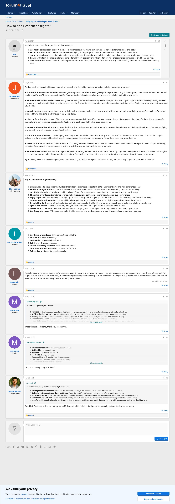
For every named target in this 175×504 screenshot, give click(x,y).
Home (10, 13)
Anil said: (30, 383)
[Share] (155, 41)
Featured (52, 13)
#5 (167, 269)
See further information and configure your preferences (30, 498)
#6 (167, 297)
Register (9, 17)
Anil (9, 30)
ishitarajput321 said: (34, 342)
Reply (158, 69)
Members (75, 13)
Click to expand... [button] (96, 322)
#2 (167, 83)
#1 (159, 41)
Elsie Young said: (33, 302)
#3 (167, 175)
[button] (15, 12)
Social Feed (23, 13)
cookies (24, 494)
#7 (167, 337)
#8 (167, 378)
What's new (37, 13)
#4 (167, 229)
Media (62, 13)
